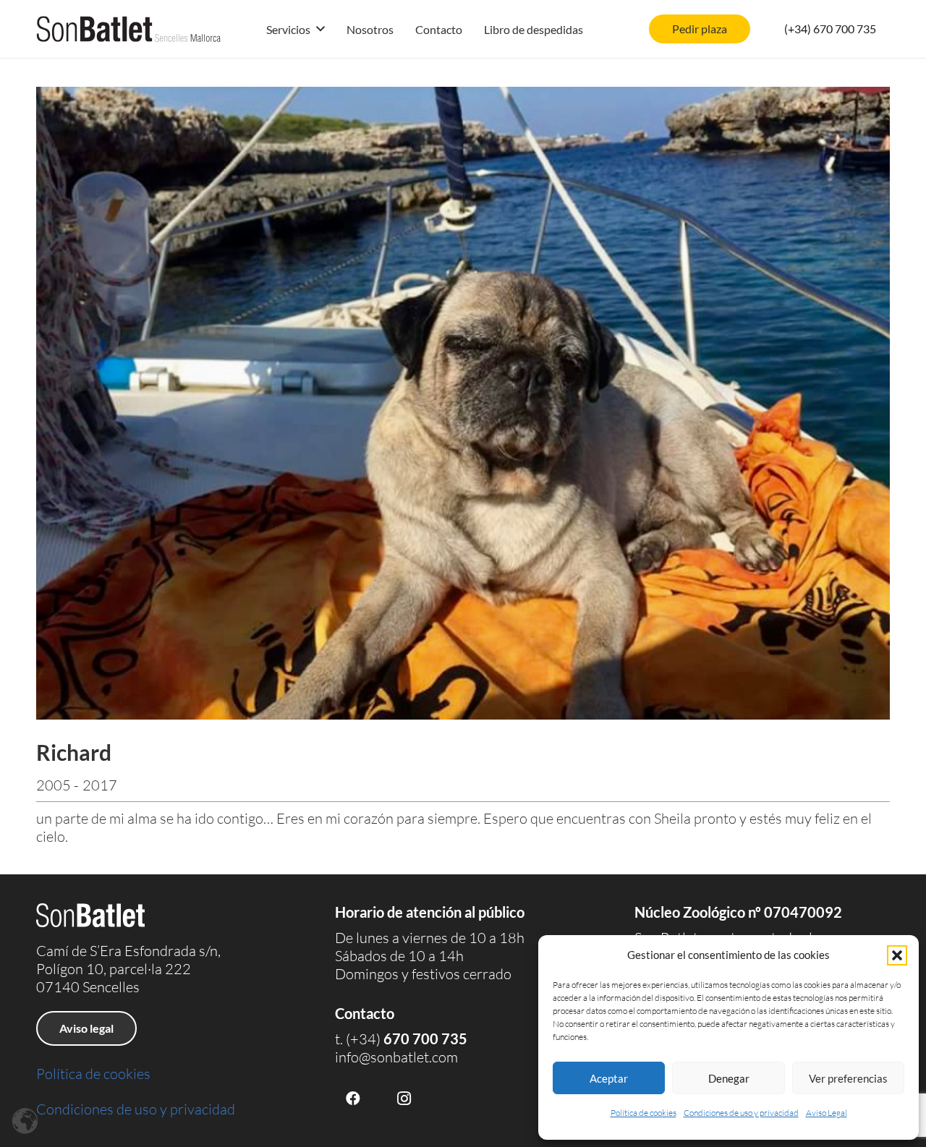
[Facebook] (353, 1098)
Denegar (728, 1078)
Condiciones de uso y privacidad (741, 1112)
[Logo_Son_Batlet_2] (128, 29)
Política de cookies (643, 1112)
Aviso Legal (826, 1112)
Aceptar (609, 1078)
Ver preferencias (848, 1078)
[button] (897, 955)
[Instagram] (404, 1098)
